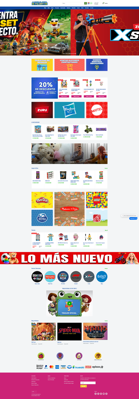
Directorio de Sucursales (35, 379)
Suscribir (83, 386)
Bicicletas (68, 8)
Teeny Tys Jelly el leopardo (100, 242)
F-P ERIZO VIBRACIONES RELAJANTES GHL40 (36, 243)
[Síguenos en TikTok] (106, 394)
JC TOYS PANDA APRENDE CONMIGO (63, 90)
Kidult (82, 8)
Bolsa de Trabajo (34, 383)
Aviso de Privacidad (51, 379)
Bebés (52, 8)
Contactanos (33, 381)
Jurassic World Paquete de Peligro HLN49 (49, 135)
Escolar (78, 8)
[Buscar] (85, 3)
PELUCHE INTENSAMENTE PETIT (89, 89)
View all (106, 230)
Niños (49, 8)
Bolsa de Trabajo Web (34, 385)
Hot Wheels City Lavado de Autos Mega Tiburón (62, 135)
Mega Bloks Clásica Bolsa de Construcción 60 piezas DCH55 (38, 135)
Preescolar (57, 8)
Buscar (65, 378)
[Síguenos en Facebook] (95, 394)
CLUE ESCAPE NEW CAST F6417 (63, 180)
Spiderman (59, 342)
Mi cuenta (96, 4)
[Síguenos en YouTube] (104, 394)
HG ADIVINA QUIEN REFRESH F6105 (88, 181)
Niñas (45, 8)
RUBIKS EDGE (47, 180)
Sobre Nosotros (33, 378)
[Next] (108, 89)
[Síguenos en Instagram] (101, 394)
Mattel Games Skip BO (99, 180)
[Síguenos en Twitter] (98, 394)
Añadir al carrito (64, 96)
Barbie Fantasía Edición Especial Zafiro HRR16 (76, 135)
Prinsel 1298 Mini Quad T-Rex (88, 134)
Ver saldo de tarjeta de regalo (69, 383)
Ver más (91, 8)
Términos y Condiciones (51, 378)
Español (33, 391)
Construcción (63, 8)
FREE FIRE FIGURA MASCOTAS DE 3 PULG (101, 90)
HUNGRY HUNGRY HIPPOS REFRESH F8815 (75, 181)
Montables (74, 8)
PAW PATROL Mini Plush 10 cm (63, 242)
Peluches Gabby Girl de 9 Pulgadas (75, 243)
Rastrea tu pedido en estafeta (69, 381)
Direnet (39, 395)
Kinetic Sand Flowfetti (99, 134)
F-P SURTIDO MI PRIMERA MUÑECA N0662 (49, 243)
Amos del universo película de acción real (90, 341)
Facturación (66, 379)
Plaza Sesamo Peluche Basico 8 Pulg (88, 243)
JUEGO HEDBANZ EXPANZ (37, 180)
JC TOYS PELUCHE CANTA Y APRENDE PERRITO (75, 90)
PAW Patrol (33, 342)
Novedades (87, 8)
